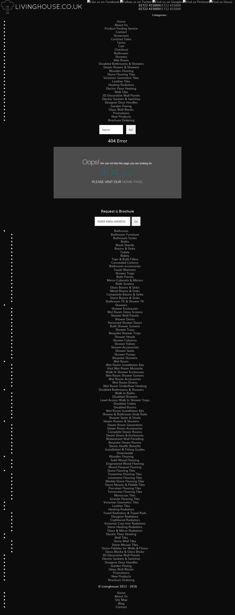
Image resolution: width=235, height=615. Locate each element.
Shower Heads (125, 336)
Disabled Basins (125, 407)
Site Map (121, 599)
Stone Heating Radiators (124, 527)
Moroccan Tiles (124, 495)
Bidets (124, 255)
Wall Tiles (121, 92)
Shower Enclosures (125, 308)
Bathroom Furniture (125, 234)
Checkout (121, 49)
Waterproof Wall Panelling (125, 438)
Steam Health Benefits (125, 446)
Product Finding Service (121, 28)
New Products (121, 116)
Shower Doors (125, 319)
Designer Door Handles (121, 102)
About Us (121, 25)
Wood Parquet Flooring (124, 467)
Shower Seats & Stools (125, 417)
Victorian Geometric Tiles (121, 77)
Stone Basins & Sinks (125, 297)
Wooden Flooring (121, 70)
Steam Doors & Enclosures (125, 435)
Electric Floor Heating (121, 88)
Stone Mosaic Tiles (125, 544)
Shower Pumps (124, 354)
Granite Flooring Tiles (125, 498)
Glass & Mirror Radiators (124, 530)
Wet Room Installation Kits (125, 364)
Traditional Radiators (125, 520)
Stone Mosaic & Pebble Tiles (125, 484)
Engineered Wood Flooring (125, 463)
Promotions (121, 113)
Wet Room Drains (125, 382)
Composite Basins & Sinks (124, 294)
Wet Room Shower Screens (125, 375)
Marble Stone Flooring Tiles (125, 481)
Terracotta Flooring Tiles (125, 491)
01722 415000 (170, 5)
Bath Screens (125, 283)
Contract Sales (121, 39)
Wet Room (121, 60)
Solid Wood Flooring (125, 460)
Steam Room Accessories (125, 428)
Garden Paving (121, 106)
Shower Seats (124, 350)
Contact (121, 32)
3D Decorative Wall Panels (121, 95)
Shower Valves (125, 343)
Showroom (121, 35)
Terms (121, 42)
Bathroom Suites (125, 238)
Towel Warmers (125, 269)
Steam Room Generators (124, 424)
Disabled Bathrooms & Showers (121, 63)
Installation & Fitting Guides (125, 449)
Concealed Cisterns (124, 262)
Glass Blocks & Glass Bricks (124, 551)
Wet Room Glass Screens (125, 312)
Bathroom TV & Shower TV (125, 301)
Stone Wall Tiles (125, 541)
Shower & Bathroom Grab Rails (125, 414)
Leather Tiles (121, 81)
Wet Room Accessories (125, 379)
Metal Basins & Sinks (125, 291)
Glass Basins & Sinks (125, 287)
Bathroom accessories (125, 266)
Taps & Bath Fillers (125, 259)
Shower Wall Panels (125, 315)
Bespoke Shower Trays (125, 333)
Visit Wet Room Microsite (125, 368)
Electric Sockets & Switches (121, 99)
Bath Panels (124, 276)
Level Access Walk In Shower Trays (124, 400)
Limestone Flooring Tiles (125, 477)
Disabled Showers (125, 396)
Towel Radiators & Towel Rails (124, 513)
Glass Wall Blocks (121, 109)
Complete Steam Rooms (125, 431)
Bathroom (121, 53)
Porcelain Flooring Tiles (125, 488)
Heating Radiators (121, 84)
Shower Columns (125, 340)
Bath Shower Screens (125, 326)
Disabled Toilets (125, 403)
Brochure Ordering (121, 120)
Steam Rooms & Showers (121, 67)
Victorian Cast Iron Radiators (125, 523)
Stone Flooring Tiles (121, 74)
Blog (121, 603)
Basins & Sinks (125, 248)
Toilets (124, 252)
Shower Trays (124, 273)
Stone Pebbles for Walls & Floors (125, 548)
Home (121, 21)
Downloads (125, 453)
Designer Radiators (124, 516)
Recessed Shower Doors (125, 322)
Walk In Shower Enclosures (125, 372)
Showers (121, 56)
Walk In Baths (125, 393)
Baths (125, 241)
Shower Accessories (125, 347)
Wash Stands (124, 245)
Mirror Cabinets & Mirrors (125, 280)
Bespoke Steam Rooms (125, 442)
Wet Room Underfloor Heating (125, 386)
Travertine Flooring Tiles (125, 474)
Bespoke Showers (124, 357)
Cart (121, 46)
